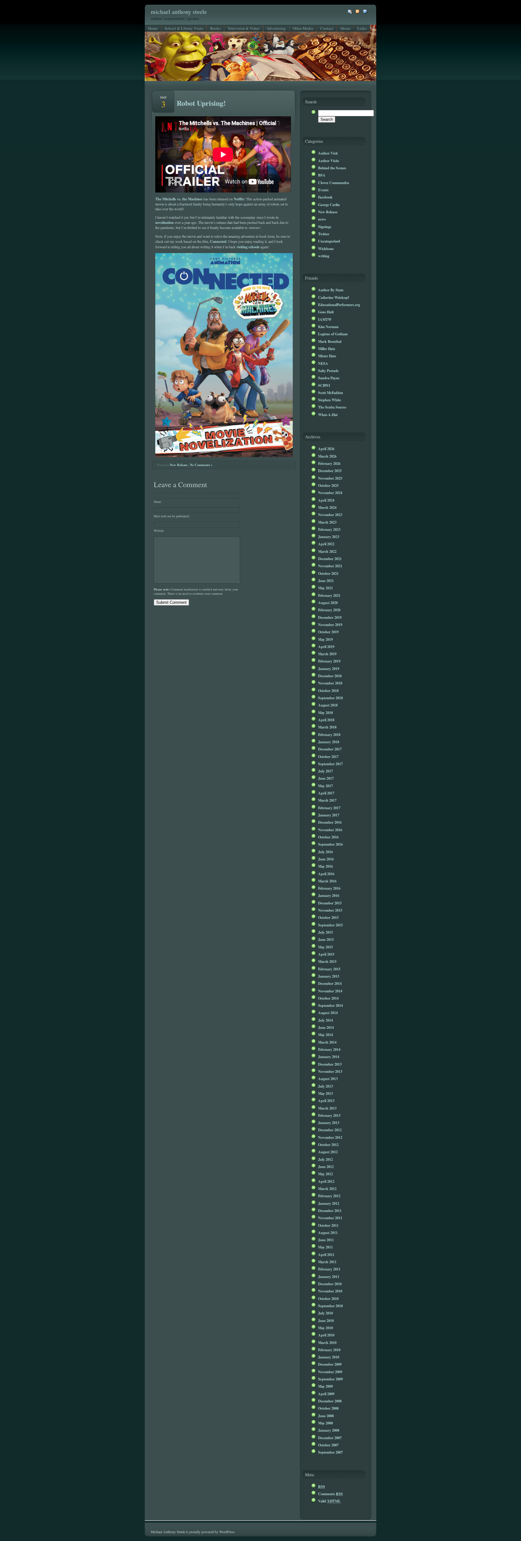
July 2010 (325, 1313)
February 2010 (329, 1349)
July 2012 (325, 1159)
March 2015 (327, 961)
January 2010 (328, 1357)
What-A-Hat (328, 414)
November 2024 (330, 492)
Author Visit (328, 153)
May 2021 (325, 587)
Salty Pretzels (328, 370)
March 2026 (327, 456)
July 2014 (325, 1020)
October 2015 (328, 917)
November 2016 (330, 829)
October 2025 (328, 485)
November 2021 (330, 565)
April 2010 (326, 1335)
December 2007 (330, 1437)
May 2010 (325, 1327)
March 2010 (327, 1342)
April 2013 (326, 1100)
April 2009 (326, 1393)
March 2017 (327, 800)
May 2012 (325, 1173)
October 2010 (328, 1298)
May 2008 (325, 1423)
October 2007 (328, 1445)
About (345, 28)
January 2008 (328, 1430)
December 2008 (330, 1401)
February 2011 (329, 1269)
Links (362, 28)
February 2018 (329, 734)
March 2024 (327, 507)
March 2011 (327, 1261)
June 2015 (326, 939)
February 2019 (329, 661)
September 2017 (330, 763)
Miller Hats (326, 348)
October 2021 (328, 573)
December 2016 (330, 822)
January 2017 (328, 815)
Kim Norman (328, 326)
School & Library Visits (184, 28)
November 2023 (330, 514)
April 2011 (326, 1254)
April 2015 (326, 954)
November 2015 (330, 910)
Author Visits (328, 160)
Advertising (276, 28)
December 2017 (330, 749)
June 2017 (326, 778)
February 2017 (329, 807)
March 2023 (327, 522)
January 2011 (328, 1276)
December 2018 (330, 675)
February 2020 (329, 609)
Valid (329, 1501)
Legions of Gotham (333, 334)
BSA (321, 175)
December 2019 (330, 617)
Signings (324, 226)
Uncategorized (329, 241)
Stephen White (329, 399)
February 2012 (329, 1195)
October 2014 (328, 998)
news (322, 219)
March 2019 (327, 653)
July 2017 (325, 771)
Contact (326, 28)
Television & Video (244, 28)
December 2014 (330, 983)
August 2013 (328, 1078)
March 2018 (327, 727)
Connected (218, 241)
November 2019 (330, 624)
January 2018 (328, 741)
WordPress (227, 1531)
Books (215, 28)
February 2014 (329, 1049)
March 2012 (327, 1188)
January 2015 (328, 976)
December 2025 (330, 470)
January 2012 (328, 1203)
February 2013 (329, 1115)
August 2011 (328, 1232)
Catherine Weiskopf (333, 297)
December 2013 (330, 1064)
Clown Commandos (333, 182)
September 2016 (330, 844)
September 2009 (330, 1379)
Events (323, 190)
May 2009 (325, 1386)
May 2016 (325, 866)
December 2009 (330, 1364)
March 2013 (327, 1108)
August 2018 (328, 705)
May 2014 (325, 1034)
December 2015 (330, 903)
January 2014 (328, 1056)
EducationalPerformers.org (339, 304)
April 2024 (326, 500)
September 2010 (330, 1305)
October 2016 (328, 837)
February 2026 (329, 463)
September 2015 (330, 925)
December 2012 (330, 1129)
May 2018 (325, 712)
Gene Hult (326, 312)
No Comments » (201, 464)
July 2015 (325, 932)
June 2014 (326, 1027)
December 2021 (330, 558)
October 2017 (328, 756)
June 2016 (326, 859)
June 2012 (326, 1166)
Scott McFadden (330, 392)
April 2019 (326, 646)
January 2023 (328, 536)
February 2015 (329, 969)
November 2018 (330, 683)
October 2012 (328, 1144)
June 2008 (326, 1415)
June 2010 (326, 1320)
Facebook (325, 197)
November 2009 (330, 1371)
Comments (330, 1493)
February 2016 (329, 888)
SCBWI (324, 385)
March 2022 (327, 551)
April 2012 (326, 1181)
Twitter (323, 233)
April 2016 (326, 873)
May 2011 (325, 1247)
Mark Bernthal (329, 341)
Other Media (303, 28)
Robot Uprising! (201, 103)
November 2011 (330, 1217)
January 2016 (328, 895)
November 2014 (330, 991)
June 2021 (326, 580)
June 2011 (326, 1239)
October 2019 (328, 631)
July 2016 (325, 851)
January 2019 (328, 668)
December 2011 (330, 1210)
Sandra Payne (328, 378)
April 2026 (326, 448)
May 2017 (325, 785)
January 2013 (328, 1122)
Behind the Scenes (332, 168)
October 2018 (328, 690)
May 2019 (325, 639)
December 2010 (330, 1283)
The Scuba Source (332, 407)
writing (323, 255)
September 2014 (330, 1005)
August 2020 (328, 602)
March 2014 (327, 1042)
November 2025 (330, 478)
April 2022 (326, 544)
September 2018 (330, 697)
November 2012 (330, 1137)
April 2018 (326, 719)
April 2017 (326, 793)
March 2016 (327, 881)
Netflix (239, 199)
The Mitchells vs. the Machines (179, 199)
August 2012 (328, 1151)
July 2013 (325, 1086)
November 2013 (330, 1071)
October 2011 (328, 1225)
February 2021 (329, 595)
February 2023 (329, 529)
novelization (164, 222)
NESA (323, 363)
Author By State (330, 290)
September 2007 (330, 1452)
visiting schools (248, 246)
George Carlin (329, 204)
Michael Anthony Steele (179, 12)
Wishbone (326, 248)
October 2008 (328, 1408)
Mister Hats (327, 356)
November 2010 (330, 1291)
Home (153, 28)
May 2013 (325, 1093)
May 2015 (325, 947)
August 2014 (328, 1012)
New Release (179, 464)
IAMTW (325, 319)
